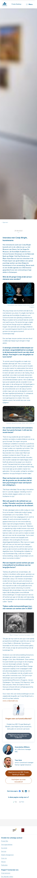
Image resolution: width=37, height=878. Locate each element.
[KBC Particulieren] (5, 4)
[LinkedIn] (26, 791)
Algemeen (5, 222)
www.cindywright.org (10, 701)
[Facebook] (19, 791)
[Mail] (29, 791)
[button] (29, 4)
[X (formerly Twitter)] (23, 791)
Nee (22, 802)
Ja (16, 802)
